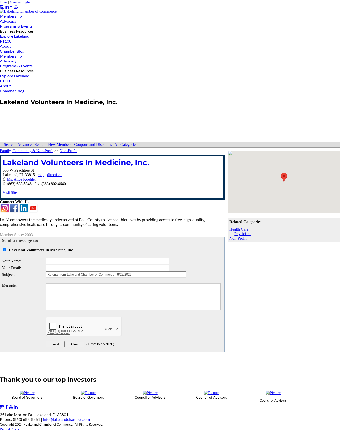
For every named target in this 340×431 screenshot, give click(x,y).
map (41, 175)
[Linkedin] (7, 7)
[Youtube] (16, 7)
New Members (59, 144)
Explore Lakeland (14, 36)
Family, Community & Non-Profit (26, 151)
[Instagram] (2, 7)
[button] (284, 177)
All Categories (125, 144)
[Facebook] (11, 7)
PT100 (5, 41)
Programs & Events (16, 26)
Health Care (238, 229)
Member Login (20, 2)
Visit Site (10, 192)
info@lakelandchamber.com (66, 419)
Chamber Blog (12, 51)
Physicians (242, 234)
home (4, 2)
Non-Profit (237, 238)
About (5, 46)
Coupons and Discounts (93, 144)
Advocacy (8, 21)
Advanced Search (31, 144)
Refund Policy (9, 429)
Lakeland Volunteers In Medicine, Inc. (76, 162)
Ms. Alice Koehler (21, 179)
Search (9, 144)
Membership (11, 16)
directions (54, 175)
